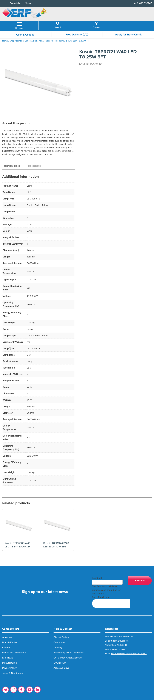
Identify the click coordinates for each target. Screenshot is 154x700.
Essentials (14, 3)
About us (7, 637)
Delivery (58, 647)
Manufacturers (9, 662)
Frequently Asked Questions (68, 652)
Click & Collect (61, 637)
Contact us (59, 642)
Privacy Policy (9, 667)
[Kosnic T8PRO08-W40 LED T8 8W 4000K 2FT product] (18, 525)
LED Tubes (45, 41)
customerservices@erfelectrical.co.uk (129, 653)
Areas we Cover (62, 667)
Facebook (97, 578)
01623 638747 (144, 3)
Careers (6, 647)
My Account (60, 662)
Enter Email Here (101, 597)
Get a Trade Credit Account (68, 657)
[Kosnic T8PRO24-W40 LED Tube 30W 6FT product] (57, 525)
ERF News (7, 657)
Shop (12, 41)
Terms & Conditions (12, 673)
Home (5, 41)
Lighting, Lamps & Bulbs (27, 41)
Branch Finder (9, 642)
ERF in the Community (14, 652)
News (28, 3)
